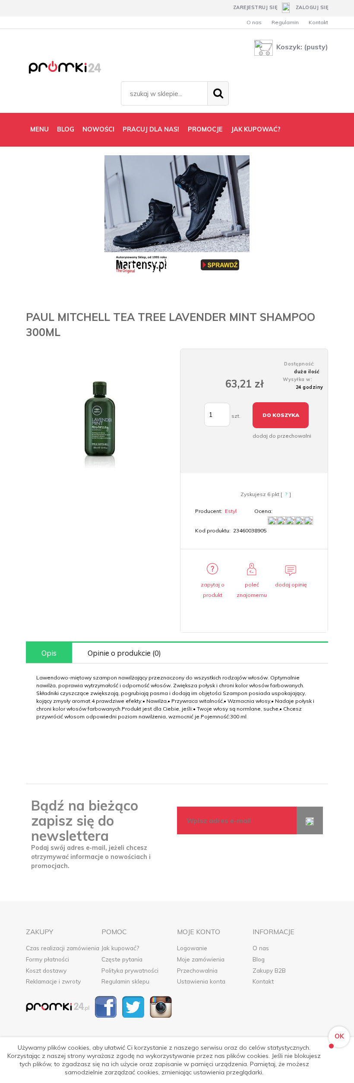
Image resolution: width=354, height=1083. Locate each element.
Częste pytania (121, 959)
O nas (254, 22)
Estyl (231, 511)
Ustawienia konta (201, 981)
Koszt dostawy (46, 970)
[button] (212, 585)
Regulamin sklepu (125, 981)
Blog (259, 959)
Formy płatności (47, 959)
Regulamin (285, 22)
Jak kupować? (120, 948)
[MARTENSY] (177, 215)
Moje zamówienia (200, 959)
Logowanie (192, 948)
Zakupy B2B (269, 970)
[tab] (49, 653)
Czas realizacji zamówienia (62, 948)
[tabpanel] (177, 697)
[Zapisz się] (310, 820)
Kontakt (318, 22)
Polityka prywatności (129, 970)
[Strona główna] (71, 69)
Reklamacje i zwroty (53, 981)
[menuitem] (39, 129)
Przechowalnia (197, 970)
